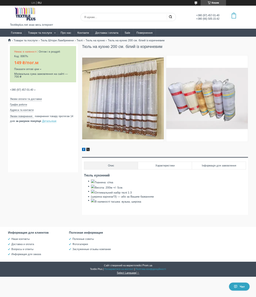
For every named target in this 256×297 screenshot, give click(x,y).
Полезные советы (83, 238)
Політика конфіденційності (150, 269)
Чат (242, 286)
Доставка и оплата (22, 244)
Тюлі (80, 40)
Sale (127, 32)
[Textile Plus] (25, 14)
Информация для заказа (26, 254)
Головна (16, 32)
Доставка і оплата (106, 32)
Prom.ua (147, 265)
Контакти (83, 32)
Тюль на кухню (95, 40)
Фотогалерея (80, 244)
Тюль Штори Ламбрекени (57, 40)
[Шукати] (170, 17)
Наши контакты (20, 238)
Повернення (144, 32)
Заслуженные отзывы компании (91, 249)
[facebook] (83, 150)
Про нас (66, 32)
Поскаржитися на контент (119, 269)
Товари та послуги (40, 32)
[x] (88, 150)
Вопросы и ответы (22, 249)
